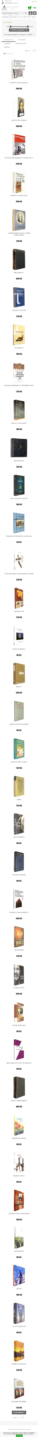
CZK (33, 1)
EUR (35, 1)
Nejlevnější (22, 39)
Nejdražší (7, 43)
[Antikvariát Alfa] (10, 8)
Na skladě (8, 22)
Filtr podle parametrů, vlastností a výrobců (18, 34)
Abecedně (7, 47)
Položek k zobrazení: (19, 30)
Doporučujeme (8, 39)
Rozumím (19, 1435)
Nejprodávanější (21, 43)
